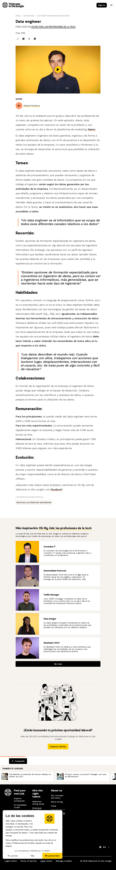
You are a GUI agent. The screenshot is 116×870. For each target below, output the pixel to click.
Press (53, 806)
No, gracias (13, 856)
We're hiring (57, 802)
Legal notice (11, 861)
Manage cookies (64, 861)
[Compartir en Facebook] (23, 38)
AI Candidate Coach (20, 806)
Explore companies (19, 799)
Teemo (91, 129)
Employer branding (37, 809)
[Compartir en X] (29, 38)
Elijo (32, 856)
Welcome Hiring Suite (38, 802)
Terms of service (28, 861)
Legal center (46, 861)
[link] (53, 26)
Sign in (101, 5)
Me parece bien (52, 856)
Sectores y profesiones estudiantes (53, 16)
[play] (58, 69)
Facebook (56, 489)
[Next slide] (112, 776)
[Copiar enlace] (18, 38)
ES (104, 847)
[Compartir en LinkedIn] (35, 38)
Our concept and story (57, 796)
